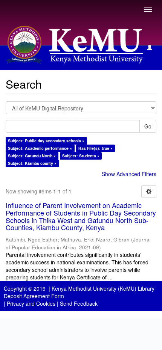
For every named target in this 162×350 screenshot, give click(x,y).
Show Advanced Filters (129, 174)
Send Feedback (79, 303)
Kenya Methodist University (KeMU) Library (103, 288)
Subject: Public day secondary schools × (46, 140)
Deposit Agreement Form (34, 296)
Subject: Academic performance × (40, 148)
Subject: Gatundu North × (32, 155)
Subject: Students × (80, 155)
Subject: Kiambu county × (32, 163)
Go (147, 126)
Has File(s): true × (95, 148)
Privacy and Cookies (31, 303)
